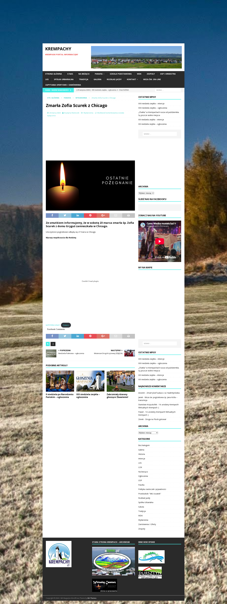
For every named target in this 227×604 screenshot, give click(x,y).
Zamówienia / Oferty (147, 524)
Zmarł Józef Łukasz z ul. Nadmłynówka (163, 393)
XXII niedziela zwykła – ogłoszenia (152, 108)
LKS (47, 79)
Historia (141, 454)
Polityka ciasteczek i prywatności (152, 489)
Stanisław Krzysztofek (147, 404)
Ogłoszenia (143, 476)
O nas (70, 74)
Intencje (141, 458)
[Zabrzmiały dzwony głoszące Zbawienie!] (121, 381)
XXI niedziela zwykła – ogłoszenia (152, 124)
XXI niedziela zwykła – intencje (151, 119)
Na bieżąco (83, 74)
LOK (140, 467)
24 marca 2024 (55, 113)
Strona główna (53, 74)
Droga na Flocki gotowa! (155, 419)
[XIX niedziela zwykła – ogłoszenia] (90, 381)
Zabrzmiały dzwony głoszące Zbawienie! (117, 396)
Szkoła (141, 507)
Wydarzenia (88, 113)
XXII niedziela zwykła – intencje (151, 103)
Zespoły (151, 74)
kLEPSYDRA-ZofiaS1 (53, 325)
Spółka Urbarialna (64, 79)
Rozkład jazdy (114, 79)
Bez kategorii (143, 445)
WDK (139, 74)
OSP (140, 480)
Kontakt (131, 79)
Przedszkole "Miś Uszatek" (149, 493)
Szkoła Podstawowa (121, 74)
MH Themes (91, 598)
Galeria (97, 79)
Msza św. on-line (152, 79)
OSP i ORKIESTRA (168, 74)
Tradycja (83, 79)
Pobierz (66, 325)
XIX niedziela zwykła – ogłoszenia (88, 396)
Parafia (99, 74)
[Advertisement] (113, 21)
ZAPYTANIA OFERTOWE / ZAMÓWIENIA (63, 85)
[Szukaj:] (168, 90)
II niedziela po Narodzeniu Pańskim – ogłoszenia (59, 396)
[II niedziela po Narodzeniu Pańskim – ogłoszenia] (60, 381)
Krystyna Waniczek (71, 113)
